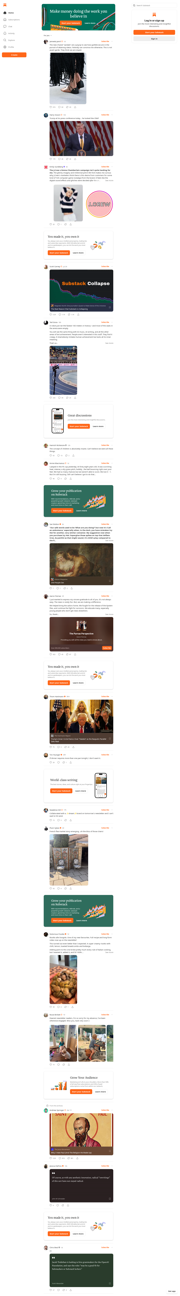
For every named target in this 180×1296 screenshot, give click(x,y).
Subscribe (105, 41)
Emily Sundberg (56, 166)
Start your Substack (71, 23)
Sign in (154, 38)
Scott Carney (55, 266)
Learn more (90, 23)
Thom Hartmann (57, 696)
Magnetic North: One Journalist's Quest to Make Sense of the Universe (80, 306)
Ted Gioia (53, 322)
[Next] (110, 1042)
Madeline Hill (55, 810)
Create (14, 55)
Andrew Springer (57, 1110)
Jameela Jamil (55, 41)
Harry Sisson (55, 115)
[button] (14, 13)
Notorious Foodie (57, 934)
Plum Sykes (54, 828)
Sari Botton (54, 524)
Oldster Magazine (60, 579)
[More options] (112, 41)
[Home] (5, 5)
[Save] (110, 307)
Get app (172, 1291)
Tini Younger (55, 754)
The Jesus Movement (62, 1149)
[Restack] (65, 224)
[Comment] (58, 762)
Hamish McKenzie (57, 445)
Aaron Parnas (55, 596)
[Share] (75, 107)
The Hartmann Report (62, 736)
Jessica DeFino (56, 1166)
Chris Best (54, 1247)
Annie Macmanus (57, 463)
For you (47, 35)
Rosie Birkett (55, 1014)
